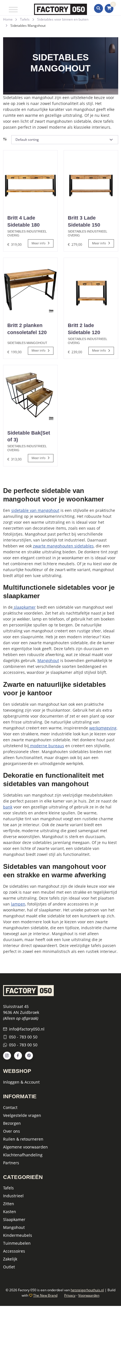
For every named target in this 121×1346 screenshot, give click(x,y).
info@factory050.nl (26, 1029)
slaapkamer (24, 607)
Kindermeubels (17, 1235)
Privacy (69, 1295)
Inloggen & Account (21, 1082)
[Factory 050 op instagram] (7, 1056)
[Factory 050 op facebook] (18, 1056)
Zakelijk (10, 1259)
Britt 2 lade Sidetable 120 (84, 329)
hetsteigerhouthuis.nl (87, 1290)
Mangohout (48, 660)
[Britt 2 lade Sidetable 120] (91, 287)
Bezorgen (12, 1123)
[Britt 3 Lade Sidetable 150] (91, 180)
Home (8, 19)
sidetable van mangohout (35, 510)
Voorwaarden (88, 1295)
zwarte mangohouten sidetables (63, 546)
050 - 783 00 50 (23, 1037)
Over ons (11, 1131)
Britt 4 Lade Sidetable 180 (23, 221)
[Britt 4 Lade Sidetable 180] (30, 180)
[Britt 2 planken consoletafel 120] (30, 287)
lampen (18, 904)
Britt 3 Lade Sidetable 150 (84, 221)
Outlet (9, 1267)
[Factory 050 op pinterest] (29, 1056)
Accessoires (14, 1251)
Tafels (25, 19)
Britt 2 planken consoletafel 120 (27, 329)
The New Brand (45, 1295)
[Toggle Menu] (13, 9)
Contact (10, 1107)
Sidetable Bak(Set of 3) (28, 436)
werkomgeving (102, 728)
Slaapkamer (14, 1219)
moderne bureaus (46, 745)
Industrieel (13, 1195)
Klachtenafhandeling (22, 1155)
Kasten (9, 1211)
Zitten (8, 1203)
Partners (11, 1162)
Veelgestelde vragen (22, 1115)
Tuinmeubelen (17, 1243)
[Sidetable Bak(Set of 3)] (30, 394)
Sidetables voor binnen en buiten (62, 19)
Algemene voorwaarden (25, 1147)
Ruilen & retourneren (23, 1139)
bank (7, 807)
